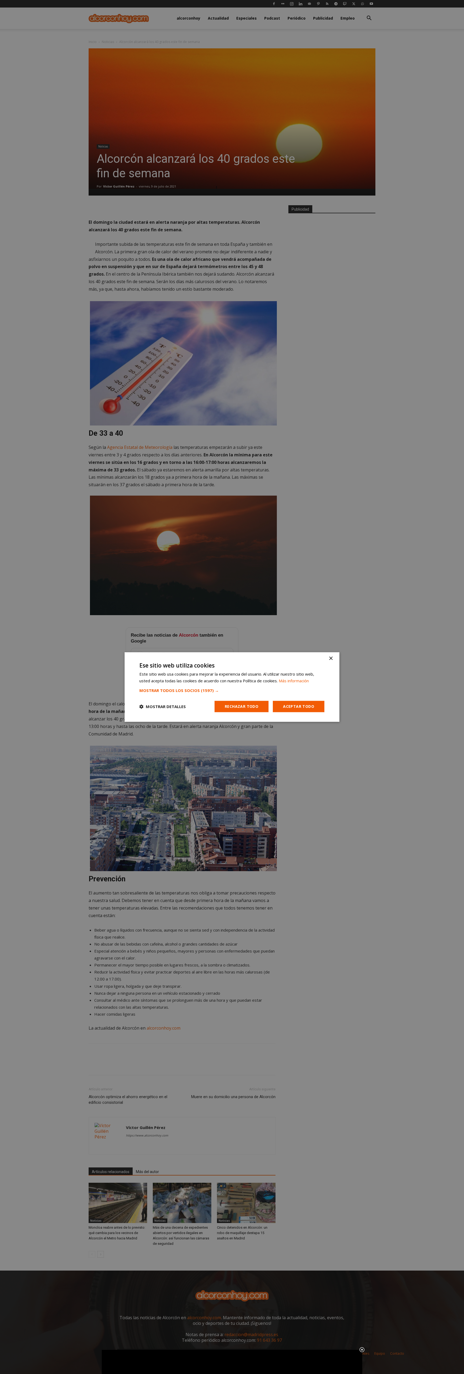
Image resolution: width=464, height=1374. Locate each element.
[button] (232, 690)
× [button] (331, 659)
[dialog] (232, 687)
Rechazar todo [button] (241, 706)
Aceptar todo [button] (298, 706)
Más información (294, 680)
